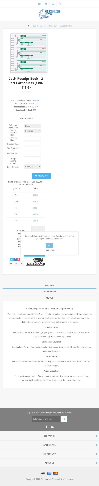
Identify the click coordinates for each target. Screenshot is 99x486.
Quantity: (20, 230)
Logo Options (13, 167)
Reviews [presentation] (49, 298)
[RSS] (53, 427)
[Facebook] (46, 427)
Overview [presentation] (49, 285)
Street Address (13, 144)
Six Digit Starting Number (13, 160)
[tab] (49, 285)
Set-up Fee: (20, 240)
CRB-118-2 (35, 100)
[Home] (28, 26)
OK (49, 245)
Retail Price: (20, 234)
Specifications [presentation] (49, 291)
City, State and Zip (13, 149)
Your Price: (20, 245)
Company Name (13, 138)
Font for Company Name (13, 132)
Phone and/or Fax (13, 154)
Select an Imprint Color (12, 126)
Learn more (49, 250)
